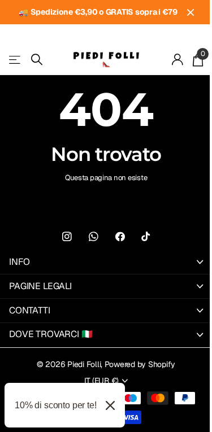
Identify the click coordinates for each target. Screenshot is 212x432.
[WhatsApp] (93, 237)
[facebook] (120, 237)
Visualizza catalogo (15, 59)
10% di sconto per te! (56, 405)
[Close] (110, 405)
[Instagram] (67, 237)
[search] (36, 59)
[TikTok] (145, 237)
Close (190, 12)
